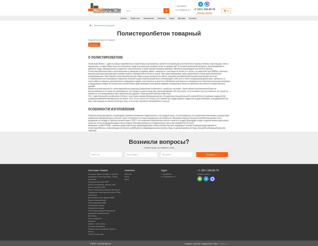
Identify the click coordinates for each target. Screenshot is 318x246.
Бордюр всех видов (96, 208)
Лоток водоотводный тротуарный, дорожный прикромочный (102, 211)
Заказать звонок (204, 13)
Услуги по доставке (96, 234)
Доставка (181, 18)
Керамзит (92, 221)
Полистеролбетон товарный (104, 25)
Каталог (123, 18)
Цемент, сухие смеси (96, 223)
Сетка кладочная (95, 218)
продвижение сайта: (214, 243)
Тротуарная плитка (96, 205)
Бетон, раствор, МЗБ (96, 187)
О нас (127, 176)
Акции (171, 18)
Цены (127, 179)
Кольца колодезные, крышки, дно (101, 184)
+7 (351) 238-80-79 (204, 9)
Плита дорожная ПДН (97, 202)
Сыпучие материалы (96, 226)
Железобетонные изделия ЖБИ (101, 197)
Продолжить (94, 45)
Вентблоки (92, 216)
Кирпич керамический (97, 200)
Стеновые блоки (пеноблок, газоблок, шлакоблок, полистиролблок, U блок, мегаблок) (103, 176)
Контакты (193, 18)
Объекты (128, 174)
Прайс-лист (135, 18)
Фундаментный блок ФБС (98, 182)
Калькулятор (149, 18)
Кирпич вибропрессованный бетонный (104, 189)
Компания (162, 18)
